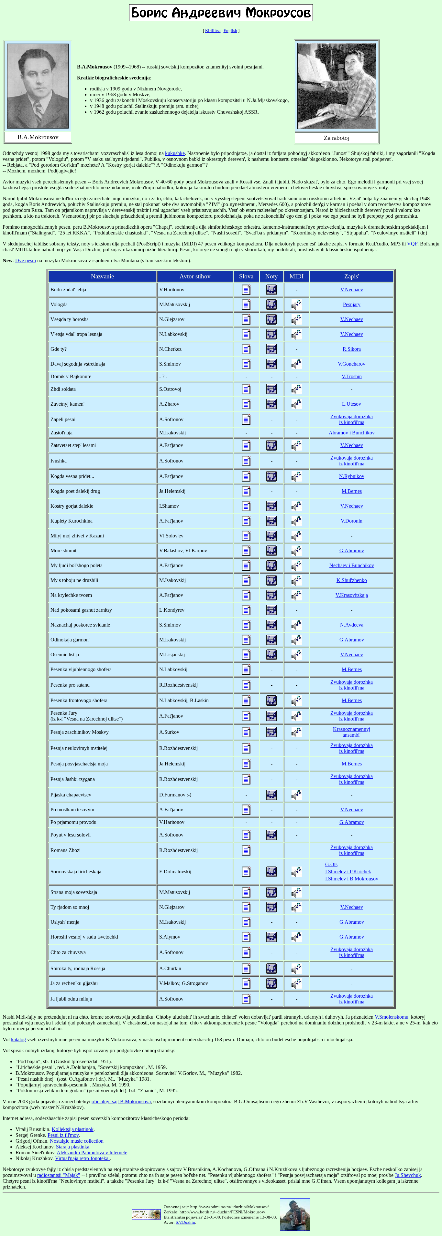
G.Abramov (351, 550)
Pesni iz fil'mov (63, 1135)
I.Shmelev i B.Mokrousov (351, 878)
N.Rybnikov (351, 476)
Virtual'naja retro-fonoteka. (82, 1158)
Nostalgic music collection (77, 1141)
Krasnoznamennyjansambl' (351, 732)
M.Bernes (352, 491)
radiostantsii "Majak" (58, 1175)
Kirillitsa (213, 30)
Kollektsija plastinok (73, 1129)
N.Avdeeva (351, 625)
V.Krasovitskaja (352, 595)
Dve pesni (25, 260)
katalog (18, 1039)
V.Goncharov (351, 364)
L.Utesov (351, 404)
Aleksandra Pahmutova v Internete (92, 1152)
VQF (412, 243)
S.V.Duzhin (185, 1222)
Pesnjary (351, 304)
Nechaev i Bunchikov (351, 565)
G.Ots (331, 864)
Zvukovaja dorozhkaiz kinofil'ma (351, 419)
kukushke (175, 153)
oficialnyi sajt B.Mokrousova (121, 1101)
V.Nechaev (351, 289)
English (230, 30)
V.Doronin (351, 521)
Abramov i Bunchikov (352, 432)
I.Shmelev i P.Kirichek (348, 871)
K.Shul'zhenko (352, 580)
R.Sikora (352, 349)
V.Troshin (352, 376)
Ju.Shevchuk (408, 1175)
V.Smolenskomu (391, 1017)
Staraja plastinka (72, 1146)
